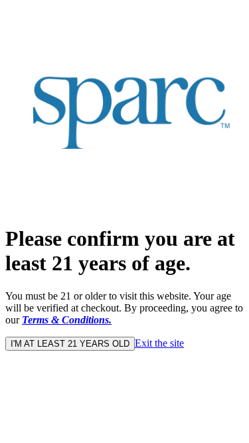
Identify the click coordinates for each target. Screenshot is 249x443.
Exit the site (159, 343)
